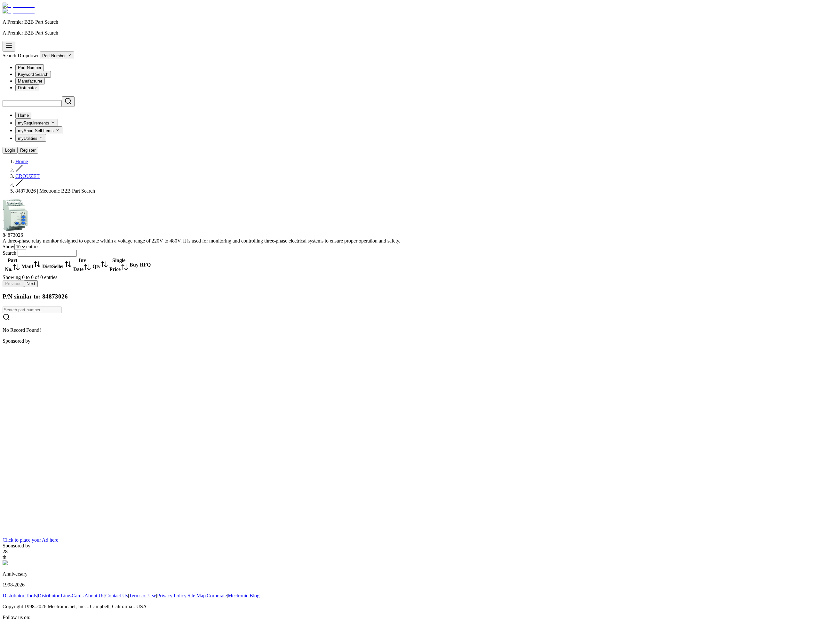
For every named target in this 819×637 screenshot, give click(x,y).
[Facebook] (6, 631)
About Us (94, 595)
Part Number (54, 55)
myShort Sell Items (36, 130)
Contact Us (116, 595)
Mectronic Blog (243, 595)
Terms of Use (142, 595)
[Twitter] (22, 631)
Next (31, 283)
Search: (10, 253)
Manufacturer (30, 81)
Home (23, 115)
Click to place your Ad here (30, 540)
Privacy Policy (172, 595)
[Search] (68, 101)
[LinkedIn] (14, 631)
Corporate (217, 595)
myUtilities (27, 138)
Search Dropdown (21, 55)
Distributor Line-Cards (60, 595)
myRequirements (33, 123)
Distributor (27, 87)
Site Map (196, 595)
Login (10, 150)
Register (28, 150)
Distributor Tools (20, 595)
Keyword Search (33, 74)
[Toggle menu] (9, 46)
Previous (13, 283)
